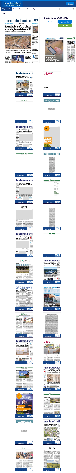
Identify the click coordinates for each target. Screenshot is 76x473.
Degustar (65, 25)
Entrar (70, 4)
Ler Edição (65, 22)
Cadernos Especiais (33, 9)
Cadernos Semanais (19, 9)
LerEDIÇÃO (30, 94)
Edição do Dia (6, 9)
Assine (3, 13)
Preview (50, 22)
